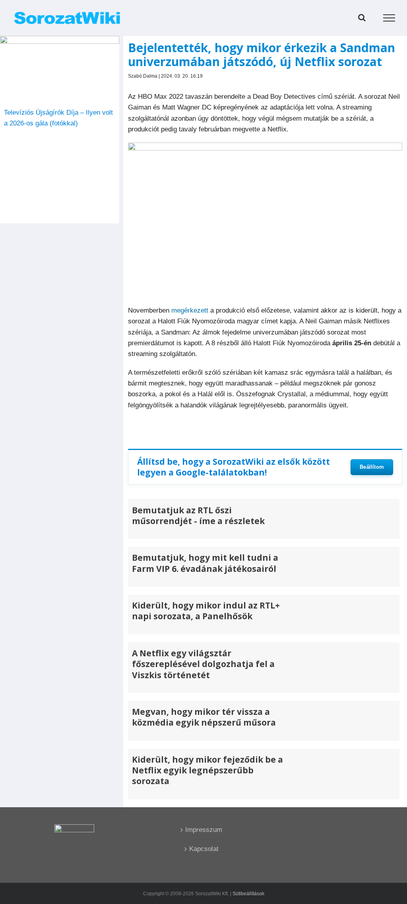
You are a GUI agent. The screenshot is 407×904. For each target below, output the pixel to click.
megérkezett (189, 310)
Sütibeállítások (248, 893)
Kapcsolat (204, 849)
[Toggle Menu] (389, 18)
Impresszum (203, 830)
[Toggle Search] (362, 18)
